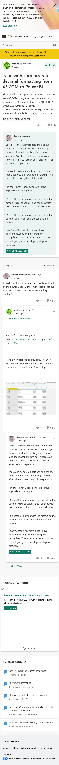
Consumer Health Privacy (43, 758)
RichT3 (25, 699)
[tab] (28, 648)
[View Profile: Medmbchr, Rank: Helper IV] (6, 65)
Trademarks (8, 754)
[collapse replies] (29, 271)
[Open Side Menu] (4, 36)
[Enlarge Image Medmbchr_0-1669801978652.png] (31, 398)
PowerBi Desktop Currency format (27, 670)
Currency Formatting (20, 682)
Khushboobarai (32, 714)
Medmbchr (17, 63)
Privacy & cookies (29, 748)
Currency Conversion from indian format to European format (31, 709)
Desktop (9, 45)
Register (42, 36)
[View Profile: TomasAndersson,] (9, 138)
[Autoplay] (24, 648)
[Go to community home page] (19, 36)
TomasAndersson (22, 136)
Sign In (52, 36)
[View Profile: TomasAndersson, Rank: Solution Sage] (6, 276)
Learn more (39, 55)
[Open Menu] (54, 45)
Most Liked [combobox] (48, 265)
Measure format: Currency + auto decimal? (32, 722)
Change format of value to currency (28, 694)
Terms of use (47, 748)
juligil (23, 674)
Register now (10, 25)
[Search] (34, 36)
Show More (16, 565)
